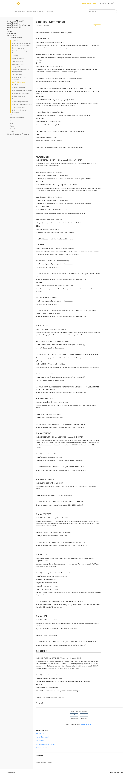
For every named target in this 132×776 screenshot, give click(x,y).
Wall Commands (17, 74)
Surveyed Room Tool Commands (22, 90)
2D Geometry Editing (18, 107)
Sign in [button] (95, 3)
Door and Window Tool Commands (19, 78)
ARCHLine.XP (19, 11)
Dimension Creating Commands (22, 104)
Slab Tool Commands (18, 82)
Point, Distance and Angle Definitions (20, 52)
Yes (75, 715)
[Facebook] (37, 703)
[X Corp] (39, 703)
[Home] (18, 3)
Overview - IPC (40, 733)
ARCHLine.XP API (31, 11)
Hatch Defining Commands (20, 101)
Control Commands (18, 48)
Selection (15, 55)
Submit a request (86, 3)
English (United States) (106, 3)
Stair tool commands (18, 85)
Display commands (18, 58)
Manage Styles (16, 67)
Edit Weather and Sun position (45, 744)
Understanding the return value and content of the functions (21, 44)
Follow (97, 26)
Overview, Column (41, 748)
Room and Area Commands (20, 93)
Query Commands (17, 61)
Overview (15, 40)
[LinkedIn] (42, 703)
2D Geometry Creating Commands (19, 111)
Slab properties (40, 740)
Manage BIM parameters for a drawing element (21, 70)
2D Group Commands (18, 96)
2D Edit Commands (18, 99)
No (85, 715)
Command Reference (45, 11)
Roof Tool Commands (18, 87)
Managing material (17, 64)
